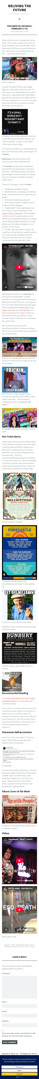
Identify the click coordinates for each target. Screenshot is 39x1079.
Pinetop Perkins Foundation (12, 213)
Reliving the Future (19, 8)
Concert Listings (15, 31)
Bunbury (7, 946)
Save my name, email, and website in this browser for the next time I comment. (19, 1034)
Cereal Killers (13, 946)
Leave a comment (29, 946)
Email (5, 1011)
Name (5, 1002)
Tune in (9, 781)
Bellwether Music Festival (27, 945)
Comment (6, 973)
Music (21, 31)
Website (5, 1021)
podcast (26, 31)
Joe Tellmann (24, 310)
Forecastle (21, 946)
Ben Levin (11, 310)
